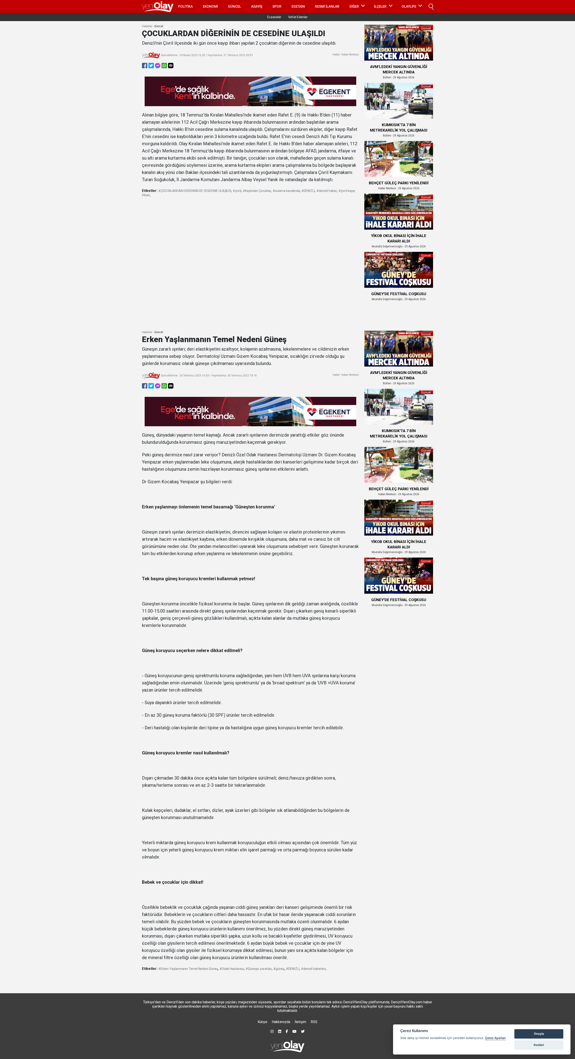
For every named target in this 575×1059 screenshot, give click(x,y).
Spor (276, 6)
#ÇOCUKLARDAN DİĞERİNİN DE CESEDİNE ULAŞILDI (194, 191)
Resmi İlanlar (327, 6)
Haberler (147, 26)
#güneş (278, 969)
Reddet (539, 1045)
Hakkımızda (281, 1022)
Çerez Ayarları (495, 1038)
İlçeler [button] (380, 6)
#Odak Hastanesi (231, 969)
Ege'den (298, 6)
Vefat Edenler (298, 17)
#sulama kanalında (286, 191)
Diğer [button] (354, 6)
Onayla (539, 1033)
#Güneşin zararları (258, 969)
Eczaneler (274, 17)
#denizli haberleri (313, 969)
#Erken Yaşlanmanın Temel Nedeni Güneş (188, 969)
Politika (185, 6)
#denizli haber (326, 191)
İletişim (300, 1022)
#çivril (237, 191)
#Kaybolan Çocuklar (257, 191)
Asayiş (256, 6)
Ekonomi (210, 6)
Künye (262, 1022)
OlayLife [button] (409, 6)
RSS (314, 1022)
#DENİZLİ (308, 191)
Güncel (234, 6)
